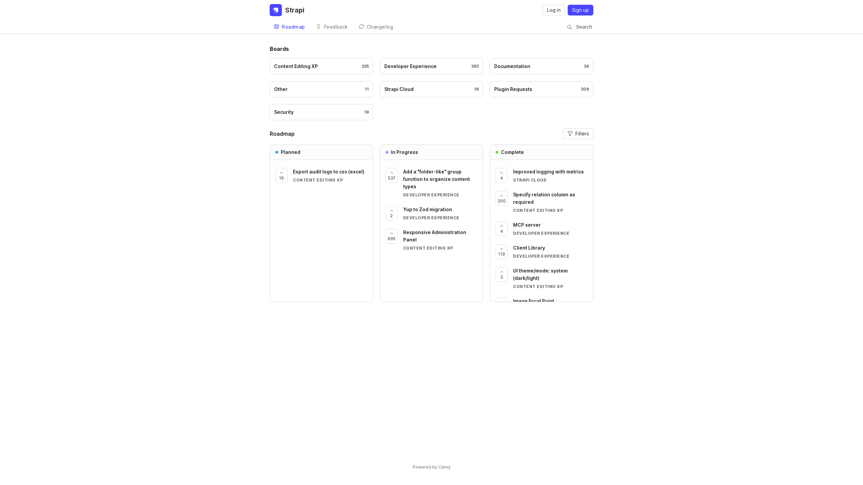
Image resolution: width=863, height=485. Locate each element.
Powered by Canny (432, 467)
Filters (582, 133)
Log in (554, 10)
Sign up (580, 10)
